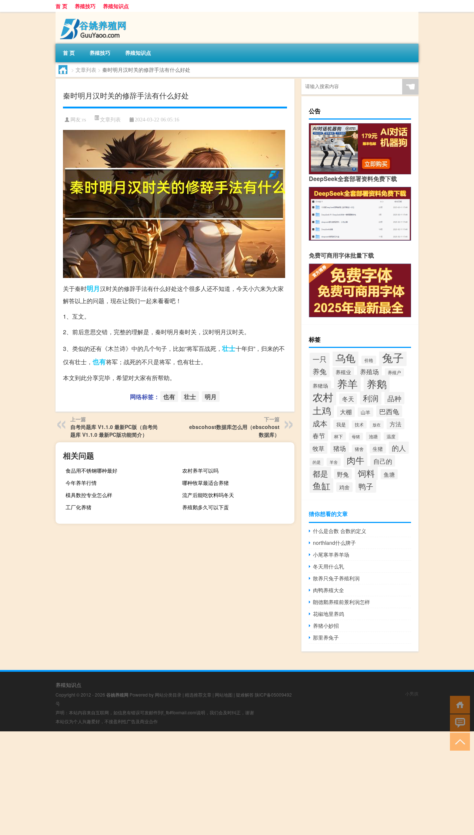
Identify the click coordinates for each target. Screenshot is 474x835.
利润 (370, 397)
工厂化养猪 (78, 507)
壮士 (229, 348)
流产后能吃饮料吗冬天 (208, 495)
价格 (368, 360)
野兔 (343, 474)
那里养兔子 (326, 637)
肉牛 (355, 459)
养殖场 (369, 371)
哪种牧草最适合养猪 (205, 482)
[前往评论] (458, 722)
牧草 (318, 448)
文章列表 (86, 69)
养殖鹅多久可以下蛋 (205, 507)
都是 (320, 473)
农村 (323, 396)
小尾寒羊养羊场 (331, 554)
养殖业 (343, 372)
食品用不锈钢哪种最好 (91, 470)
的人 (399, 448)
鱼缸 (321, 485)
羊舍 (334, 462)
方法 (395, 423)
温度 (391, 436)
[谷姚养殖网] (94, 14)
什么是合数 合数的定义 (339, 530)
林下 (338, 436)
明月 (93, 288)
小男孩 (411, 693)
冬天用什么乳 (328, 566)
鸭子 (365, 486)
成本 (320, 423)
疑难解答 (245, 694)
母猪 (356, 436)
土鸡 (322, 410)
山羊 (365, 412)
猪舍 (359, 449)
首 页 (61, 6)
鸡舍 (344, 487)
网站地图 (224, 694)
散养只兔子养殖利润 (336, 578)
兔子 (393, 357)
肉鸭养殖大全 (328, 590)
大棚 (346, 412)
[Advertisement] (222, 783)
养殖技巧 (85, 6)
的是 (317, 462)
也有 (99, 361)
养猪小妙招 (326, 625)
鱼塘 (389, 474)
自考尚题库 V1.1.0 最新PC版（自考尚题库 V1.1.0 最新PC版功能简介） (114, 430)
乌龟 (346, 358)
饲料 (366, 473)
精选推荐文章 (198, 694)
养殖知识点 (116, 6)
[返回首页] (458, 704)
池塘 (373, 436)
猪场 (339, 448)
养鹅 (377, 383)
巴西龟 (389, 411)
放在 (377, 424)
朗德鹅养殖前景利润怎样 (341, 602)
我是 (341, 424)
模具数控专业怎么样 (89, 495)
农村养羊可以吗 (200, 470)
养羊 (347, 383)
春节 (319, 435)
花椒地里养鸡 (328, 613)
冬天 (348, 399)
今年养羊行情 (81, 482)
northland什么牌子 (334, 542)
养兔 (320, 371)
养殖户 (394, 372)
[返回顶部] (458, 741)
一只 (320, 359)
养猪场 (320, 385)
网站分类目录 (168, 694)
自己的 (382, 461)
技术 (359, 424)
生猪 (378, 448)
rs (84, 120)
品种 (394, 398)
